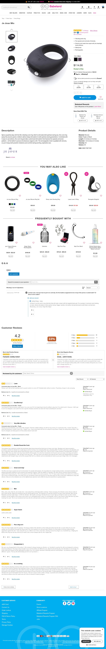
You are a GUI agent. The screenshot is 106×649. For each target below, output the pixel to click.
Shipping (5, 613)
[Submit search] (96, 282)
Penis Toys (9, 18)
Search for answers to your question (18, 282)
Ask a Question (78, 34)
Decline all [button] (97, 641)
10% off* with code (35, 1)
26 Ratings (85, 30)
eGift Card (5, 604)
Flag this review (16, 395)
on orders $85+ (64, 1)
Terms (4, 619)
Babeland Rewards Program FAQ (47, 616)
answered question (83, 32)
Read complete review (8, 366)
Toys (3, 18)
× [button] (102, 629)
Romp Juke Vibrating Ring (53, 199)
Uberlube (44, 246)
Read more (86, 638)
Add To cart (86, 97)
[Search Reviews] (71, 373)
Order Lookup (6, 610)
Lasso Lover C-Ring (73, 199)
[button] (24, 60)
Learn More (97, 106)
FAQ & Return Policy (8, 616)
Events (39, 604)
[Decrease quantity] (75, 92)
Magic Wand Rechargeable (27, 247)
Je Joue (12, 157)
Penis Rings (17, 18)
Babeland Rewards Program (46, 613)
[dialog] (92, 637)
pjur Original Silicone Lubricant (10, 247)
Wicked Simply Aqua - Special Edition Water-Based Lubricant (95, 248)
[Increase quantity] (81, 92)
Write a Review (93, 30)
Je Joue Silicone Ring (12, 199)
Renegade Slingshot (93, 199)
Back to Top (73, 587)
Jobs (38, 619)
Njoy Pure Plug (61, 246)
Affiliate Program (42, 610)
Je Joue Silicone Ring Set (32, 199)
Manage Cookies (7, 625)
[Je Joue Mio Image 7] (47, 60)
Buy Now (12, 210)
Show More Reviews (9, 587)
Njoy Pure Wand (78, 246)
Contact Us (5, 607)
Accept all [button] (86, 641)
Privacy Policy (6, 622)
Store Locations (42, 607)
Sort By (83, 288)
